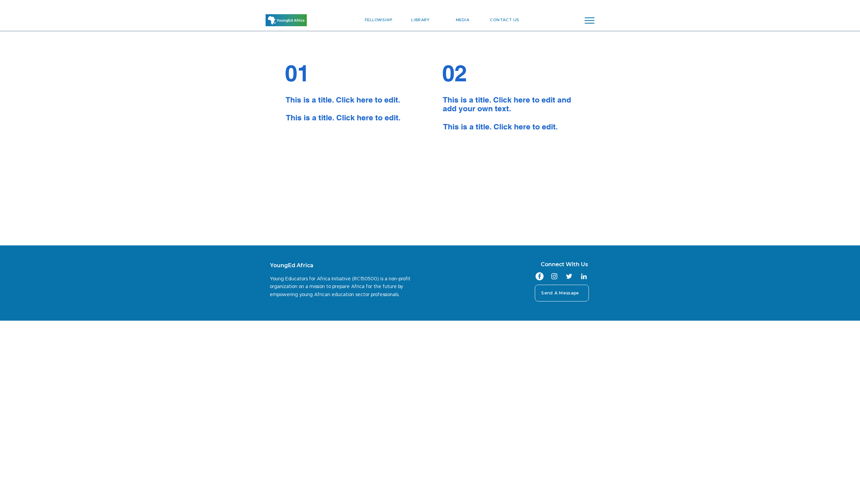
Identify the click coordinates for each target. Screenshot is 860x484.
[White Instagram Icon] (554, 276)
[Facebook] (539, 276)
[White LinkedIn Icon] (584, 276)
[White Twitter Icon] (569, 276)
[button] (590, 20)
